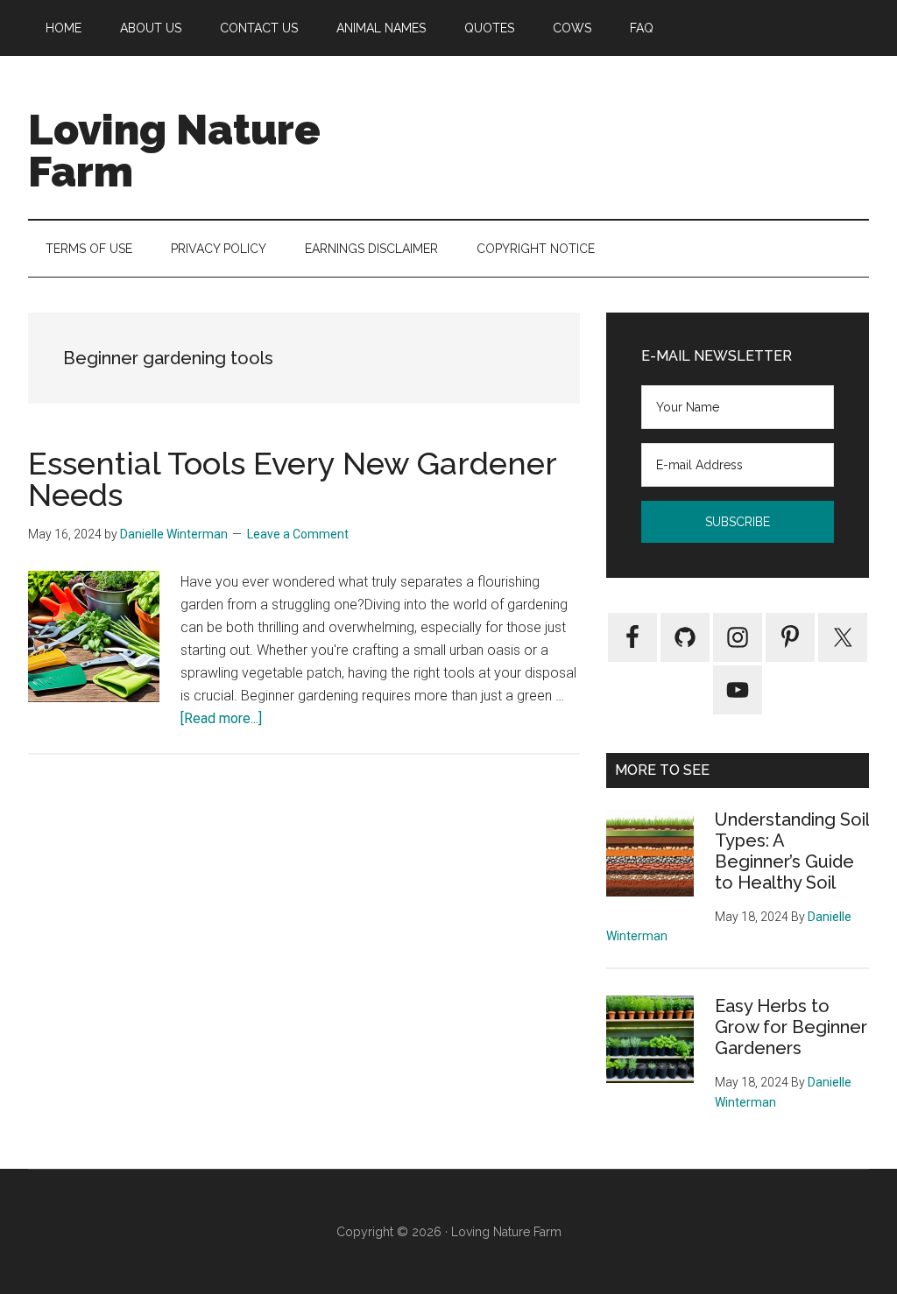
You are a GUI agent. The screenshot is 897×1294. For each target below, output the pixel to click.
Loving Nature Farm (174, 150)
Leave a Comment (298, 534)
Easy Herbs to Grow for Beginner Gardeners (791, 1026)
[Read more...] (221, 718)
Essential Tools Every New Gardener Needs (292, 479)
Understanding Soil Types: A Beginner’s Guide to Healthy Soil (792, 851)
